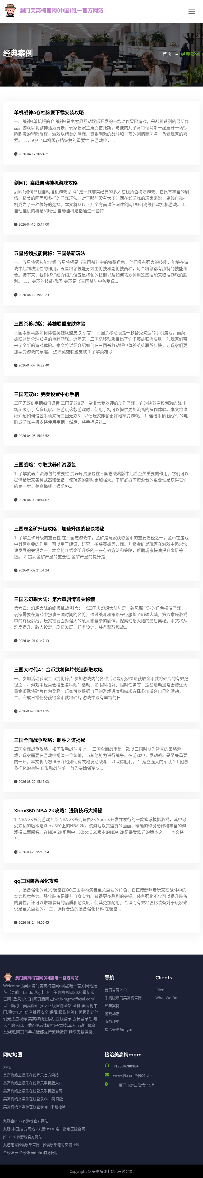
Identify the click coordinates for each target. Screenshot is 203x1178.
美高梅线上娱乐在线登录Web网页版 (33, 1098)
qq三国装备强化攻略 (36, 881)
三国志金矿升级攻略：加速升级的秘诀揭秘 (59, 529)
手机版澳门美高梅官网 (123, 997)
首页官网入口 (116, 989)
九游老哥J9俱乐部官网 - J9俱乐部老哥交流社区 (41, 1144)
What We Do (166, 997)
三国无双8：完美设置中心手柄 (46, 394)
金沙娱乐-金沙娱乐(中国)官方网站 (30, 1152)
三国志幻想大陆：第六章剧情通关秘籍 (54, 599)
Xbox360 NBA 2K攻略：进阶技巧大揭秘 (58, 811)
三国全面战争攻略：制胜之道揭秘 (49, 740)
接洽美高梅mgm (118, 1029)
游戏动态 (112, 1013)
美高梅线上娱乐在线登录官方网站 (31, 1074)
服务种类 (112, 1021)
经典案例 (112, 1005)
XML (7, 1067)
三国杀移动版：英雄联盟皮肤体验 (49, 324)
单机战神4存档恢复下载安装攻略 (49, 113)
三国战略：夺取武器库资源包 (45, 465)
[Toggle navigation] (191, 11)
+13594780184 (126, 1066)
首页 (167, 54)
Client (160, 989)
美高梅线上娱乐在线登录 (112, 1171)
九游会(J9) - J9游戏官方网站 (25, 1120)
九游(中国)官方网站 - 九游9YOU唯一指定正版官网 (44, 1128)
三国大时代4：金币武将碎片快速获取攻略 (58, 670)
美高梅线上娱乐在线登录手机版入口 (32, 1082)
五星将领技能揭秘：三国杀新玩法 (49, 253)
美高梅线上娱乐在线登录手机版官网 (32, 1090)
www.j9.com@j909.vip (132, 1075)
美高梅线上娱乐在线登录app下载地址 (34, 1106)
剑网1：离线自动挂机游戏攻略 (46, 183)
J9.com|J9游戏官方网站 (22, 1136)
